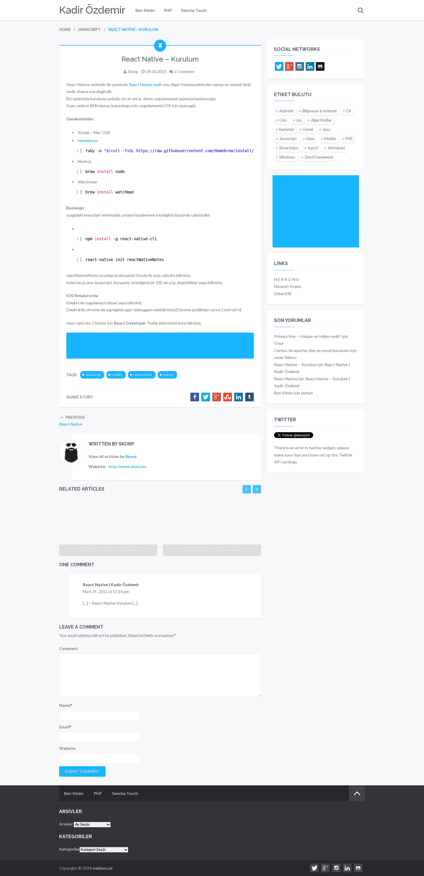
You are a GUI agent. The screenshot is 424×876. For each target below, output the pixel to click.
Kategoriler (69, 849)
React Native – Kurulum (295, 364)
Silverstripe (288, 148)
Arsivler (66, 823)
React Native (285, 378)
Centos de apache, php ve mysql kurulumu (312, 350)
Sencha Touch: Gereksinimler (212, 550)
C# (348, 111)
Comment (68, 648)
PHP (168, 10)
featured (286, 129)
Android (286, 111)
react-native (142, 374)
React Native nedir (145, 84)
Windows (287, 157)
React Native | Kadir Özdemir (111, 584)
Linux (310, 138)
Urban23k (283, 293)
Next (257, 489)
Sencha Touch (194, 10)
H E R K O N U (286, 279)
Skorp (133, 71)
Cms (283, 120)
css (298, 120)
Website (67, 748)
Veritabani (336, 148)
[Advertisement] (171, 346)
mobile (117, 374)
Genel (308, 129)
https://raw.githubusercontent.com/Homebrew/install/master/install (211, 150)
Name (65, 705)
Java (326, 129)
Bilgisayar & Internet (320, 111)
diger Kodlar (321, 120)
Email (65, 726)
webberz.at (103, 868)
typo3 (313, 148)
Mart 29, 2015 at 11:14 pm (106, 591)
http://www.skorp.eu (127, 466)
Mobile (330, 138)
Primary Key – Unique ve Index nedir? (307, 336)
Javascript (93, 374)
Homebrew (88, 140)
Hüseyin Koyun (287, 286)
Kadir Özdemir (92, 10)
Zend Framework (319, 157)
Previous (247, 489)
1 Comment (184, 71)
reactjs (168, 374)
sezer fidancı (285, 357)
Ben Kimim (145, 10)
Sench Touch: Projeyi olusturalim (108, 550)
